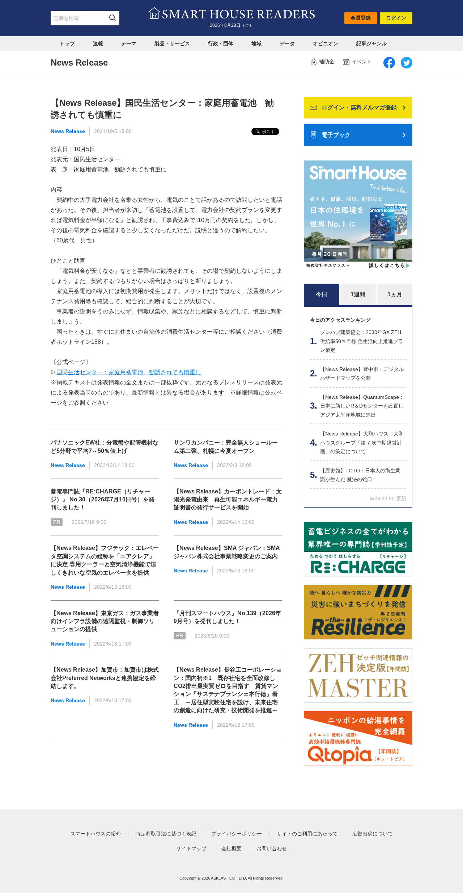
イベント (362, 61)
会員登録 (361, 18)
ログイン (396, 18)
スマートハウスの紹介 (95, 833)
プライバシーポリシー (236, 833)
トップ (67, 43)
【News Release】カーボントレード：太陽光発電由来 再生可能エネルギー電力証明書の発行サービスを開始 (228, 499)
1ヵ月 (394, 294)
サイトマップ (191, 848)
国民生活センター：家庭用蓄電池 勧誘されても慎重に (128, 372)
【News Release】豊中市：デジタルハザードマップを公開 (362, 373)
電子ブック (336, 135)
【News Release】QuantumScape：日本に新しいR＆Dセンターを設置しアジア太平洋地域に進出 (362, 406)
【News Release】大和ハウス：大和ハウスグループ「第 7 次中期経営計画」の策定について (362, 442)
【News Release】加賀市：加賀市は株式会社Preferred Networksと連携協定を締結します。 (105, 678)
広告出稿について (372, 833)
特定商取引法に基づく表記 (166, 833)
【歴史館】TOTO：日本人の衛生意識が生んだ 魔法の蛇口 (360, 475)
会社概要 (231, 848)
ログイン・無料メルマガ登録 (359, 107)
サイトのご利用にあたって (307, 833)
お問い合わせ (271, 848)
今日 (321, 294)
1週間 (358, 294)
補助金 (326, 61)
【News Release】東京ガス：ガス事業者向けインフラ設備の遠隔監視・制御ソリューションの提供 (105, 621)
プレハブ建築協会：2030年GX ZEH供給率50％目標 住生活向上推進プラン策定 (361, 341)
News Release (68, 131)
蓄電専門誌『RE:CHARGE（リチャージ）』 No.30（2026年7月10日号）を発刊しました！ (102, 499)
